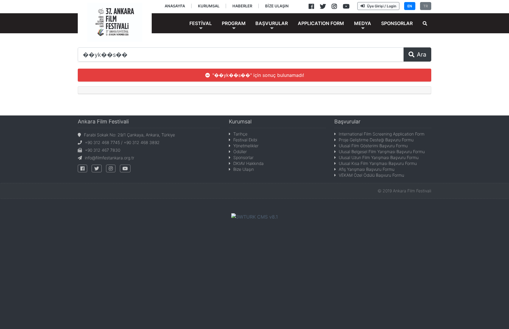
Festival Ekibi (245, 139)
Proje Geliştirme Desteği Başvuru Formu (376, 139)
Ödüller (240, 151)
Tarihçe (240, 133)
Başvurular (347, 121)
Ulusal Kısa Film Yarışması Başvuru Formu (378, 163)
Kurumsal (240, 121)
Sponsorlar (243, 157)
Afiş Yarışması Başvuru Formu (366, 169)
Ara (421, 54)
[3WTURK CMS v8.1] (254, 216)
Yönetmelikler (246, 145)
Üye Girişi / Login (381, 6)
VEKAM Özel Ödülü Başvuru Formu (371, 175)
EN (409, 6)
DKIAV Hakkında (248, 163)
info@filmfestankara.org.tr (109, 157)
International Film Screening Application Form (381, 133)
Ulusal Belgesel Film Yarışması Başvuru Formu (382, 151)
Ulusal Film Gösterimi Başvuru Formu (373, 145)
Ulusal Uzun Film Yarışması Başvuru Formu (379, 157)
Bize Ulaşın (243, 169)
